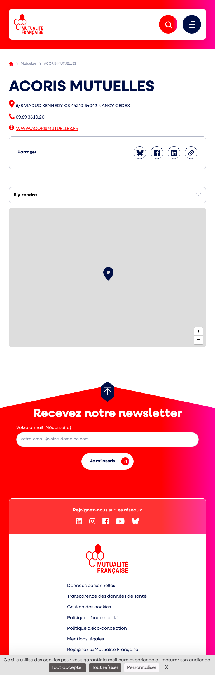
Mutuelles (28, 63)
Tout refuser (105, 667)
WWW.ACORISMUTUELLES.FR (47, 129)
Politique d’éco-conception (97, 628)
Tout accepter (67, 667)
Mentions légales (85, 639)
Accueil (11, 64)
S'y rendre (25, 195)
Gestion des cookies (89, 607)
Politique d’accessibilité (92, 618)
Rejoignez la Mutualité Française (102, 650)
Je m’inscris (102, 461)
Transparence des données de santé (107, 596)
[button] (108, 274)
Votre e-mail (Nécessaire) (43, 428)
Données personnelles (91, 586)
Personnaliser (141, 667)
